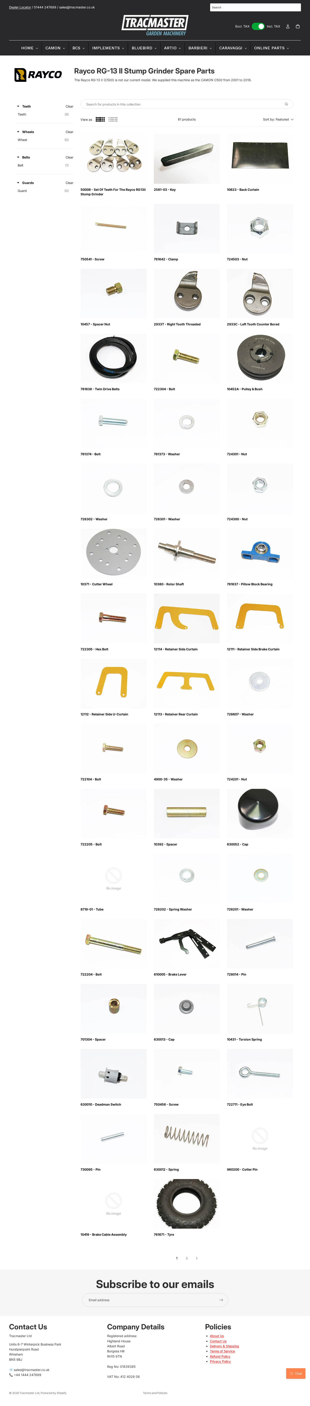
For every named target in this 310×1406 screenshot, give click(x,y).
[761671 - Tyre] (187, 1204)
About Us (217, 1336)
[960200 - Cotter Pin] (260, 1139)
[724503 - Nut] (260, 228)
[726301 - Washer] (187, 488)
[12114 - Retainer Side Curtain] (187, 618)
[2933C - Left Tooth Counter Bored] (260, 293)
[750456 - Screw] (187, 1074)
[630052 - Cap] (260, 813)
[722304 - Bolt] (187, 358)
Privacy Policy (220, 1361)
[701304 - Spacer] (114, 1009)
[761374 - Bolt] (114, 423)
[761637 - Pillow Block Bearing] (260, 553)
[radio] (100, 119)
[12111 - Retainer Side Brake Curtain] (260, 618)
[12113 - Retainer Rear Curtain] (187, 683)
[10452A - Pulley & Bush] (260, 358)
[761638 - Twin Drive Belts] (114, 358)
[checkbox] (44, 114)
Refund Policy (220, 1356)
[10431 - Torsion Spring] (260, 1009)
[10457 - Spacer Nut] (114, 293)
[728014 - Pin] (260, 943)
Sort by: (276, 119)
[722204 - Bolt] (114, 943)
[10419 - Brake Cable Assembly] (114, 1204)
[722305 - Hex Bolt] (114, 618)
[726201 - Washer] (260, 878)
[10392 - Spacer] (187, 813)
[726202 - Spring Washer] (187, 878)
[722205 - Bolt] (114, 813)
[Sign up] (221, 1300)
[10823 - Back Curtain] (260, 159)
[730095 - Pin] (114, 1139)
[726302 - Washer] (114, 488)
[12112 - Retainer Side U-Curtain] (114, 683)
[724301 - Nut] (260, 423)
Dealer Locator (20, 7)
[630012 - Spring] (187, 1139)
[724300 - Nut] (260, 488)
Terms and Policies (155, 1393)
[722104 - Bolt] (114, 748)
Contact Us (218, 1341)
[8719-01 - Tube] (114, 878)
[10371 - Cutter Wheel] (114, 553)
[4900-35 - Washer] (187, 748)
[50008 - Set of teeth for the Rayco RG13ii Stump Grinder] (114, 159)
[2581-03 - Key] (187, 159)
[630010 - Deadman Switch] (114, 1074)
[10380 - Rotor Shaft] (187, 553)
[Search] (295, 7)
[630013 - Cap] (187, 1009)
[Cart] (298, 26)
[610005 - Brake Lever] (187, 943)
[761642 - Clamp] (187, 228)
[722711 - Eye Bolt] (260, 1074)
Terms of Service (222, 1351)
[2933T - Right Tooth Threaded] (187, 293)
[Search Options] (288, 104)
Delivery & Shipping (224, 1346)
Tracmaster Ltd (29, 1393)
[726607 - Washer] (260, 683)
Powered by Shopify (53, 1393)
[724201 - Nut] (260, 748)
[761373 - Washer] (187, 423)
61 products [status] (187, 119)
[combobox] (255, 7)
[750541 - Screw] (114, 228)
